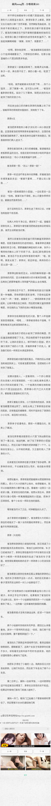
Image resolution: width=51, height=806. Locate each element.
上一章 (9, 10)
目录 (25, 10)
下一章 (42, 10)
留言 (25, 775)
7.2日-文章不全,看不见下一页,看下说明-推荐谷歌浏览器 (20, 723)
